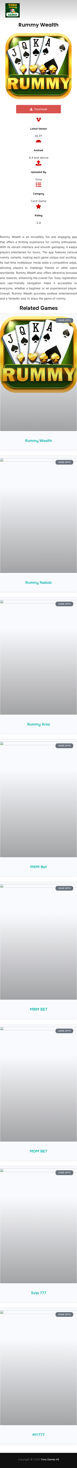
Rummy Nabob (38, 582)
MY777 (38, 1434)
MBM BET (38, 1009)
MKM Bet (38, 867)
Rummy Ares (38, 724)
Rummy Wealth (38, 440)
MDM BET (38, 1151)
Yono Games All (50, 1459)
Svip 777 (38, 1293)
